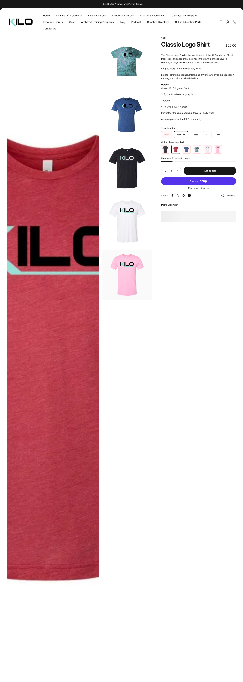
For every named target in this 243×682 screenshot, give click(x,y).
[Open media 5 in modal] (127, 221)
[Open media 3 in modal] (127, 114)
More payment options (198, 188)
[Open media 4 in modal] (127, 168)
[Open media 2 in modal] (127, 61)
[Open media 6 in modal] (127, 275)
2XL (218, 134)
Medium (181, 134)
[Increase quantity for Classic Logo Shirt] (178, 171)
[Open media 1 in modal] (53, 357)
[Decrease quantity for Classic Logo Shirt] (164, 171)
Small (166, 134)
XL (207, 134)
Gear (163, 37)
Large (195, 134)
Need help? (231, 195)
